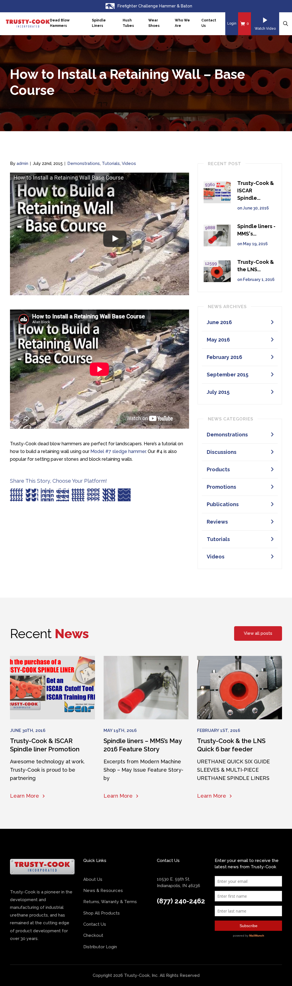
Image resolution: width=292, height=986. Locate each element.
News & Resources (103, 890)
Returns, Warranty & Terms (110, 901)
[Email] (124, 494)
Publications (223, 504)
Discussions (221, 452)
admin (22, 163)
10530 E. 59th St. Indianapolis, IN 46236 (178, 882)
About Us (92, 879)
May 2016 (218, 340)
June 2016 (219, 322)
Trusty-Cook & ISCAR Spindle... (255, 190)
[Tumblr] (78, 494)
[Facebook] (16, 494)
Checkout (93, 935)
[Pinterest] (93, 494)
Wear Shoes (154, 23)
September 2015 (227, 375)
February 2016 (224, 357)
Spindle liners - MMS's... (256, 230)
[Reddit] (62, 494)
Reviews (217, 522)
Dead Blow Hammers (60, 23)
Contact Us (208, 23)
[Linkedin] (47, 494)
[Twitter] (31, 494)
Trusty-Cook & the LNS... (255, 265)
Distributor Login (100, 946)
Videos (129, 163)
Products (218, 469)
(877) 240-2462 (181, 901)
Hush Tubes (128, 23)
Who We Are (182, 23)
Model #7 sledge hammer (118, 451)
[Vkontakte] (108, 494)
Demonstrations (83, 163)
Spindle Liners (99, 23)
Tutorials (111, 163)
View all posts (258, 633)
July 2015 (218, 392)
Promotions (221, 487)
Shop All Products (101, 913)
